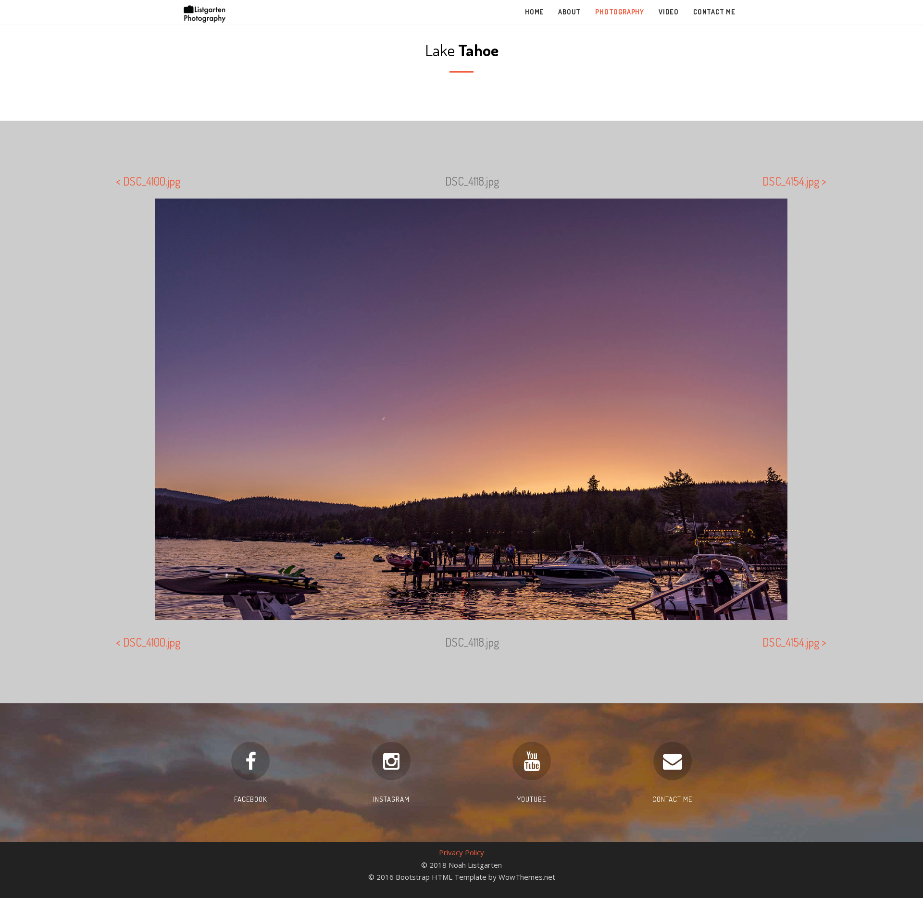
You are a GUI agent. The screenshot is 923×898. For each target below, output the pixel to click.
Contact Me (714, 12)
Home (534, 12)
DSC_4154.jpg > (794, 181)
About (569, 12)
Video (669, 12)
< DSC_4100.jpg (148, 181)
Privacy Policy (461, 852)
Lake (462, 49)
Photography (619, 12)
